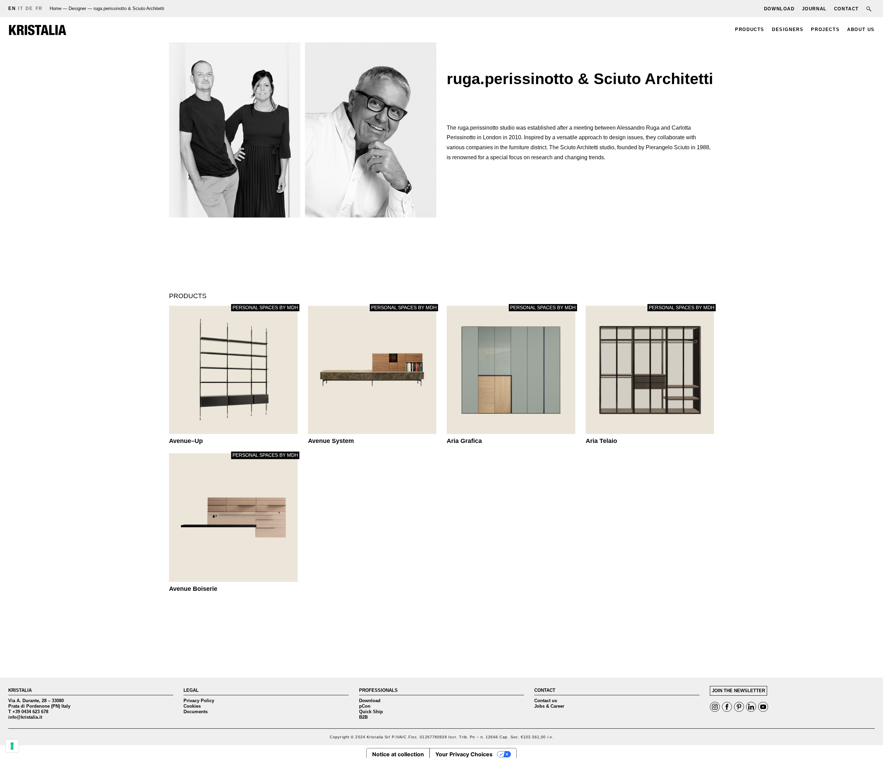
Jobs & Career (549, 706)
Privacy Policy (198, 700)
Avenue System (372, 370)
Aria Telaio (650, 370)
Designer (77, 8)
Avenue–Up (233, 370)
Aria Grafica (511, 370)
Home (55, 8)
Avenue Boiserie (233, 517)
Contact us (545, 700)
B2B (363, 717)
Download (369, 700)
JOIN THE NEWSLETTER (738, 690)
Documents (195, 711)
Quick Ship (371, 711)
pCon (364, 706)
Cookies (192, 706)
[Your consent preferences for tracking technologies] (12, 745)
